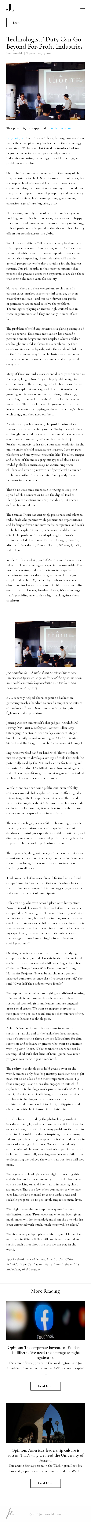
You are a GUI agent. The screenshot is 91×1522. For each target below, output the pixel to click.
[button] (81, 7)
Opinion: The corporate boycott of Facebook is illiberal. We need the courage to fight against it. (46, 1352)
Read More (45, 1386)
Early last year (15, 138)
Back (16, 23)
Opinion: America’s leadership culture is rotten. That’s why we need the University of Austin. (46, 1455)
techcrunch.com (61, 128)
